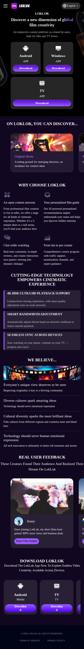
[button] (70, 6)
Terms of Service (29, 640)
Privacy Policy (56, 640)
